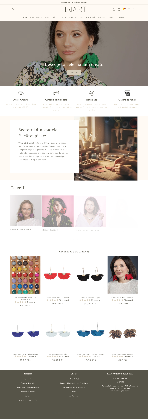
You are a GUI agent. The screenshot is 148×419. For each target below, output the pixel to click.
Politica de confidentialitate (28, 387)
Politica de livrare (28, 392)
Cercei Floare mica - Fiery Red (58, 297)
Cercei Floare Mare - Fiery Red (122, 297)
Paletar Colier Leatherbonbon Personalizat (25, 298)
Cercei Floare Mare (19, 228)
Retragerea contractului (28, 400)
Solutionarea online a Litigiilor (73, 387)
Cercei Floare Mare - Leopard (122, 354)
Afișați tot (74, 237)
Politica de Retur (74, 379)
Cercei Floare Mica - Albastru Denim (90, 354)
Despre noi (28, 379)
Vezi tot (74, 72)
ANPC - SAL (74, 396)
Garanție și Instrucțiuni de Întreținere (74, 383)
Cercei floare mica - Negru (90, 297)
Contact (28, 396)
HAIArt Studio (49, 228)
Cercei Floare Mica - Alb (58, 354)
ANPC (74, 392)
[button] (12, 9)
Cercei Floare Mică (115, 228)
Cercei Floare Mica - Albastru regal (25, 354)
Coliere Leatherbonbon (85, 228)
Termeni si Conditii (28, 383)
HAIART (76, 415)
